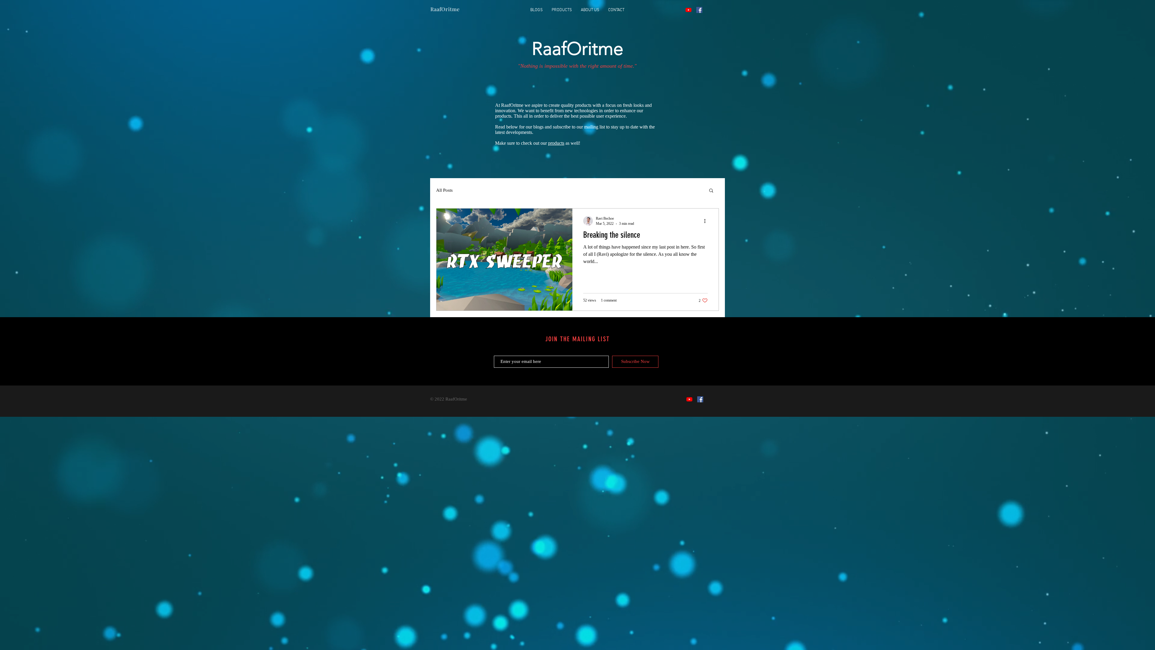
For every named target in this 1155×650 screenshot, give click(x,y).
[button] (711, 191)
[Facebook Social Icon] (699, 10)
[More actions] (706, 220)
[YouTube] (688, 10)
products (556, 143)
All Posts (444, 190)
